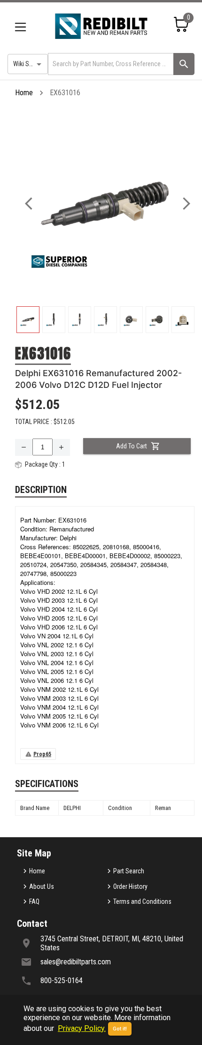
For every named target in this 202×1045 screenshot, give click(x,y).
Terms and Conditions (142, 901)
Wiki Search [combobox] (28, 64)
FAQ (34, 901)
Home (24, 92)
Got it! (120, 1029)
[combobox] (110, 64)
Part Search (128, 871)
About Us (41, 886)
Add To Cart (131, 446)
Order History (130, 886)
